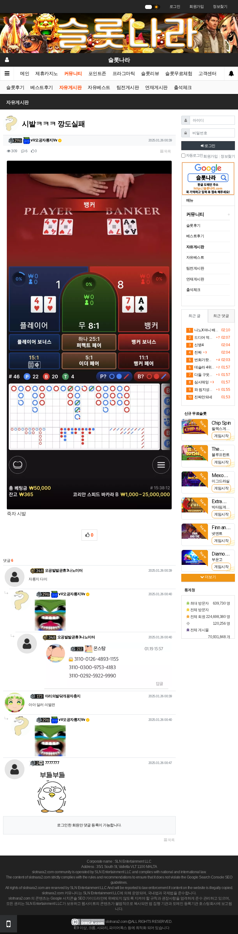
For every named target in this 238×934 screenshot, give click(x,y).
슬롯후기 (15, 87)
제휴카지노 (46, 73)
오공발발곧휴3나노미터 (64, 570)
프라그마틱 (123, 73)
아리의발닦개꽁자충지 (63, 696)
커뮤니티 (73, 73)
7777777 (52, 763)
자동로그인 (194, 156)
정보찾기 (220, 6)
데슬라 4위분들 (201, 367)
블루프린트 (221, 455)
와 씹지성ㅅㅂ (201, 389)
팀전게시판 (128, 87)
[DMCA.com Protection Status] (88, 922)
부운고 (217, 559)
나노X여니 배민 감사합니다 (204, 330)
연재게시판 (156, 87)
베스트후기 (41, 87)
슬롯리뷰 (150, 73)
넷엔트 (217, 533)
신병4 (196, 345)
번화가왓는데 (201, 360)
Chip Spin (221, 423)
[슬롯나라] (119, 33)
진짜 (195, 352)
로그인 (175, 6)
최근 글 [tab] (194, 316)
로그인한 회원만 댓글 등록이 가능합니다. (89, 825)
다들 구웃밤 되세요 (201, 375)
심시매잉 (199, 382)
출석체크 (183, 87)
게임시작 (221, 436)
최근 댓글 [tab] (221, 316)
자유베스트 (99, 87)
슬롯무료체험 (178, 73)
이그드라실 (221, 481)
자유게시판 (70, 87)
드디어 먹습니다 (201, 337)
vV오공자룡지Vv (43, 140)
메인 (24, 73)
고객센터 (207, 73)
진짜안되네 (200, 397)
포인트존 (97, 73)
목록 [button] (167, 151)
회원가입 (196, 6)
